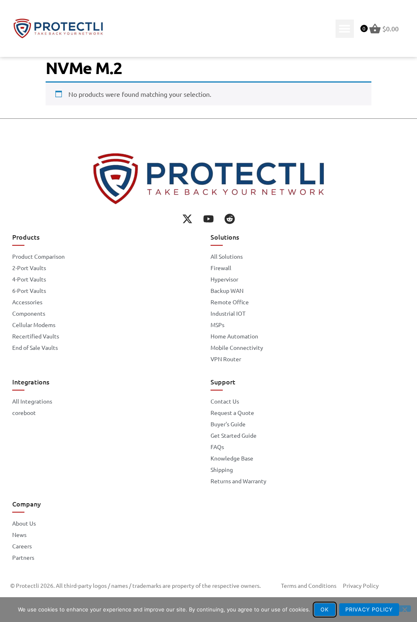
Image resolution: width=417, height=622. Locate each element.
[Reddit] (229, 218)
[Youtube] (208, 218)
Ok (324, 609)
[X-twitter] (187, 218)
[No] (404, 608)
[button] (345, 29)
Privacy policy (369, 609)
